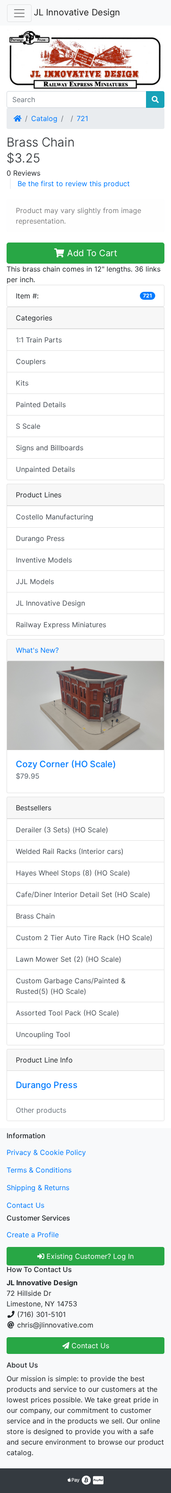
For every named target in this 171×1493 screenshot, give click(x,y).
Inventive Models (44, 559)
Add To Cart (90, 253)
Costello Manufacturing (54, 516)
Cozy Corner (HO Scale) (66, 764)
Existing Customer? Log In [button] (89, 1256)
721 (82, 118)
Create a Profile (33, 1234)
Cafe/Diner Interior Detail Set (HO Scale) (83, 894)
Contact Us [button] (89, 1345)
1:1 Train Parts (39, 339)
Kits (22, 383)
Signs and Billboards (49, 447)
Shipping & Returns (38, 1187)
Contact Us (25, 1205)
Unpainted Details (45, 469)
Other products (41, 1110)
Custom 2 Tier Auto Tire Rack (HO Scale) (84, 937)
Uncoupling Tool (43, 1034)
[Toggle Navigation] (19, 13)
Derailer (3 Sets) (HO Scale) (62, 829)
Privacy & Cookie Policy (46, 1152)
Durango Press (40, 538)
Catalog (44, 118)
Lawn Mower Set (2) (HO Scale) (68, 959)
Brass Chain (35, 916)
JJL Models (35, 581)
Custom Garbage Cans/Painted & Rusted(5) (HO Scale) (70, 986)
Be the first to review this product (74, 183)
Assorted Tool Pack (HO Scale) (67, 1012)
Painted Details (41, 404)
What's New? (37, 650)
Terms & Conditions (39, 1170)
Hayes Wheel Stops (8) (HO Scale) (73, 872)
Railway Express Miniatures (61, 624)
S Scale (28, 426)
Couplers (31, 361)
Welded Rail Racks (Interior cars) (70, 851)
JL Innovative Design (77, 12)
